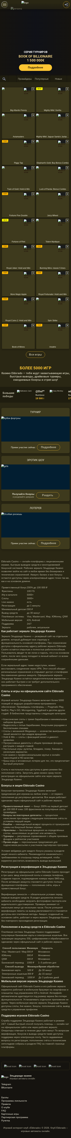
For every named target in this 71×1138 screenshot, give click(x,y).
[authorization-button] (66, 4)
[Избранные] (12, 79)
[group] (32, 394)
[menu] (4, 4)
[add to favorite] (33, 89)
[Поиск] (4, 79)
